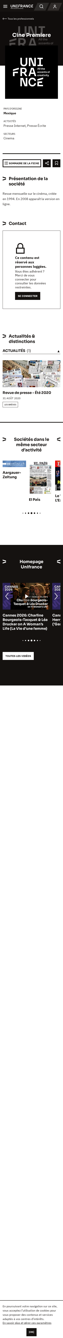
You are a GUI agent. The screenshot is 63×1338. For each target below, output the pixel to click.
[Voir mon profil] (54, 7)
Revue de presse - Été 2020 (27, 393)
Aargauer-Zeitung (12, 474)
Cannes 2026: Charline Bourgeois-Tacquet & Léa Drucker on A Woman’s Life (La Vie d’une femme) (25, 622)
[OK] (31, 1332)
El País (34, 499)
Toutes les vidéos (18, 656)
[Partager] (47, 163)
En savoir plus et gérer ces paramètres (27, 1323)
